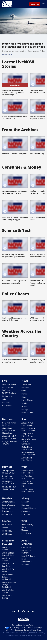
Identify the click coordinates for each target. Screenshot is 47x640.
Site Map (25, 564)
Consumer (25, 511)
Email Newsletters (26, 560)
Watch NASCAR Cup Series (8, 564)
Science (6, 520)
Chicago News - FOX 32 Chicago (9, 471)
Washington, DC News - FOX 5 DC (9, 437)
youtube (13, 611)
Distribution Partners (26, 551)
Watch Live (35, 4)
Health (24, 406)
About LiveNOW (26, 542)
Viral (24, 520)
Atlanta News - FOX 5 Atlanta (27, 424)
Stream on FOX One (8, 542)
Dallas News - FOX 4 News (27, 448)
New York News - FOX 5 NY (9, 424)
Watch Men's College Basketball (7, 576)
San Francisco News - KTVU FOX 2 (27, 483)
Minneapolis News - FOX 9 (8, 482)
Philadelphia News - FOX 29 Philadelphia (8, 430)
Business (25, 505)
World (23, 390)
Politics (24, 394)
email (33, 611)
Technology (7, 531)
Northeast (8, 419)
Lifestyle (24, 409)
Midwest (7, 466)
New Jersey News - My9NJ (9, 442)
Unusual (24, 530)
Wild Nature (7, 534)
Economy (25, 502)
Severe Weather (9, 505)
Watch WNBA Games (8, 591)
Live (4, 380)
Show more (7, 54)
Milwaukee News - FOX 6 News (9, 488)
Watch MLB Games (7, 559)
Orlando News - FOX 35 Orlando (28, 429)
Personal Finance (28, 508)
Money (25, 498)
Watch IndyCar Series (8, 570)
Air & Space (7, 524)
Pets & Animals (27, 533)
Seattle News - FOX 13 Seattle (27, 490)
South (24, 419)
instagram (23, 611)
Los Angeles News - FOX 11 (27, 477)
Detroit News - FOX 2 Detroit (8, 477)
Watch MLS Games (7, 596)
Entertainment (27, 412)
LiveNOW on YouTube (7, 388)
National (25, 387)
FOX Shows (7, 405)
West (24, 466)
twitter (28, 611)
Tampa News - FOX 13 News (27, 434)
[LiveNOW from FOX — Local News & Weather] (7, 4)
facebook (18, 611)
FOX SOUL (6, 402)
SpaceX (5, 527)
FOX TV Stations (9, 393)
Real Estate (26, 514)
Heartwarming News (27, 525)
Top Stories (26, 384)
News (24, 380)
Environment (7, 511)
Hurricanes (6, 508)
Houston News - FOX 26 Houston (28, 453)
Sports (24, 403)
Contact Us (26, 547)
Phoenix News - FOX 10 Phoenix (28, 471)
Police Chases (27, 400)
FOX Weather (7, 396)
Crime (23, 397)
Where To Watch (9, 384)
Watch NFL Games (6, 548)
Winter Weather (8, 502)
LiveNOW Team (28, 556)
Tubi (4, 399)
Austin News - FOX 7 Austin (27, 459)
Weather (7, 498)
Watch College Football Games (9, 554)
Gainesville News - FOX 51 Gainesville (28, 441)
